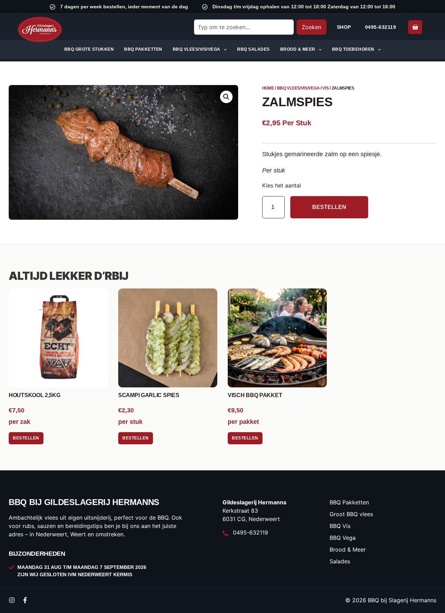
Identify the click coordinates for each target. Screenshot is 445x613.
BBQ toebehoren (353, 49)
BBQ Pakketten (143, 49)
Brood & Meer (297, 49)
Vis (325, 88)
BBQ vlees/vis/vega (196, 49)
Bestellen (329, 207)
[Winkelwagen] (415, 27)
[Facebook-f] (25, 600)
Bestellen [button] (26, 438)
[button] (226, 97)
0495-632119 (380, 27)
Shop (344, 27)
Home (268, 88)
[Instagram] (12, 600)
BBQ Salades (253, 49)
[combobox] (243, 27)
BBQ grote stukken (89, 49)
